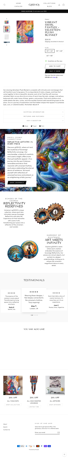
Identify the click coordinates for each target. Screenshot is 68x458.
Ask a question (34, 120)
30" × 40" (50, 51)
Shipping (47, 41)
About (5, 424)
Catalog (18, 6)
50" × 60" (59, 51)
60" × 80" (50, 56)
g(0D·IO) (34, 4)
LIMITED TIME (34, 406)
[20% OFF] (34, 385)
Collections (49, 3)
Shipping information (34, 112)
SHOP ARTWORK (55, 404)
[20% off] (13, 385)
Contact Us (6, 429)
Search (5, 427)
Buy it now (55, 71)
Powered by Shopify (34, 449)
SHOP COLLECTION (13, 404)
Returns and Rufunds (34, 116)
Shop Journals (17, 182)
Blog (49, 6)
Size (47, 47)
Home (18, 3)
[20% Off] (55, 385)
